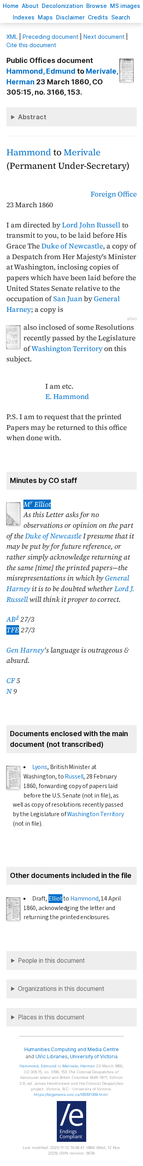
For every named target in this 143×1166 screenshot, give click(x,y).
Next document (103, 36)
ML (11, 36)
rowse (96, 5)
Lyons (39, 767)
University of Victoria (94, 1056)
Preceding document (50, 36)
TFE (12, 630)
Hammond (28, 152)
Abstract (32, 117)
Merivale (82, 152)
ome (11, 5)
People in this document (51, 960)
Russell (74, 776)
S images (125, 5)
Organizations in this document (61, 988)
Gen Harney (25, 650)
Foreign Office (114, 194)
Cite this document (31, 45)
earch (120, 17)
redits (98, 17)
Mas (45, 17)
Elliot (55, 898)
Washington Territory (66, 348)
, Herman (78, 1066)
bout (30, 5)
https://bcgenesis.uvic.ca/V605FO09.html (71, 1094)
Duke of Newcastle (72, 246)
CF (10, 680)
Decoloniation (62, 5)
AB (12, 619)
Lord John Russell (91, 225)
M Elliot (37, 504)
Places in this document (51, 1017)
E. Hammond (67, 396)
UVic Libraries (51, 1056)
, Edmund (40, 71)
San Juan (67, 298)
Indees (24, 17)
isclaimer (70, 17)
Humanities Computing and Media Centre (71, 1049)
